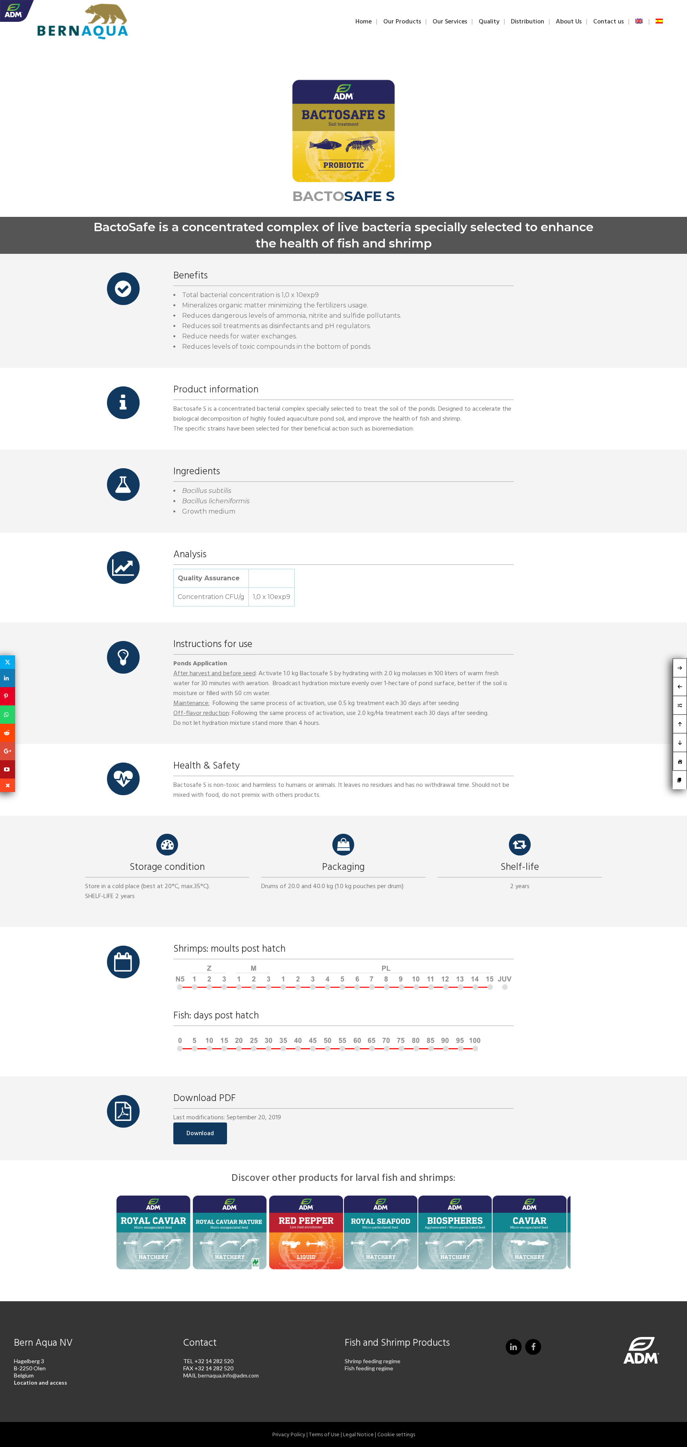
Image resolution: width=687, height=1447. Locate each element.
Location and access (40, 1382)
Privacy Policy (288, 1434)
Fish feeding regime (369, 1368)
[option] (154, 1233)
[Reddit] (7, 733)
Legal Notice (358, 1434)
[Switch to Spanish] (660, 21)
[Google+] (7, 751)
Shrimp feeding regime (372, 1361)
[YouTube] (7, 769)
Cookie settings (396, 1434)
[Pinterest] (7, 696)
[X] (7, 662)
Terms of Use (324, 1434)
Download (200, 1133)
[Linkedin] (7, 678)
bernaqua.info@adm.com (228, 1375)
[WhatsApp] (7, 714)
